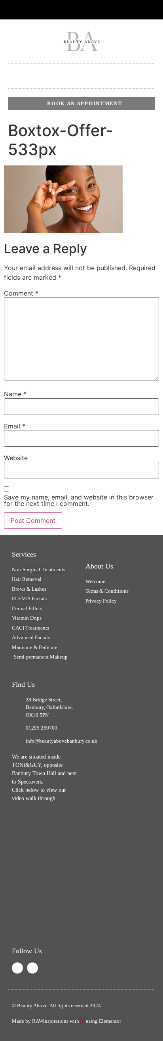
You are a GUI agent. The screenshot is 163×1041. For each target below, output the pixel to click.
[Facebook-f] (68, 9)
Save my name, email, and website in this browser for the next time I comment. (79, 500)
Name (15, 394)
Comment (21, 293)
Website (16, 458)
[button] (81, 70)
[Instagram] (32, 968)
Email (14, 426)
